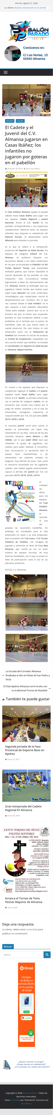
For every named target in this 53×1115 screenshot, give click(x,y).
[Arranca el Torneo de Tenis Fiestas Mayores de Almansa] (26, 827)
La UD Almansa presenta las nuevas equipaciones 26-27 (32, 6)
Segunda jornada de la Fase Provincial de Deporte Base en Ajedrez (24, 750)
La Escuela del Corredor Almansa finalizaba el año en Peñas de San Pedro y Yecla (28, 675)
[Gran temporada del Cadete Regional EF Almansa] (26, 771)
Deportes (9, 121)
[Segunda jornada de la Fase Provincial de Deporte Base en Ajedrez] (26, 707)
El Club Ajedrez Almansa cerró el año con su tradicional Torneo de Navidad (25, 688)
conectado (31, 929)
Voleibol (20, 121)
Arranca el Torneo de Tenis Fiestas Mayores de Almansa (23, 900)
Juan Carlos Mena (33, 168)
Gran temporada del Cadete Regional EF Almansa (23, 808)
